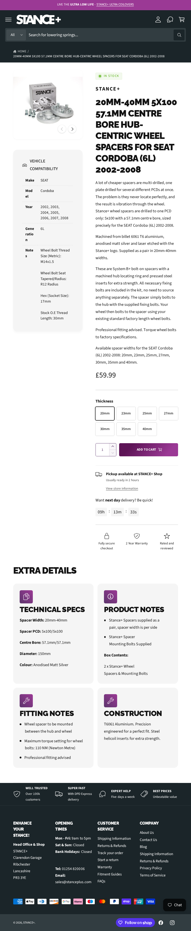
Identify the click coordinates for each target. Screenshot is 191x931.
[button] (8, 19)
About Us (147, 832)
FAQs (101, 881)
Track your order (110, 853)
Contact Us (148, 839)
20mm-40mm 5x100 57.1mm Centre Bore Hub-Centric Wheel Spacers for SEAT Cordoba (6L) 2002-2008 (89, 56)
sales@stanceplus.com (73, 882)
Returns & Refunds (111, 845)
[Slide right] (72, 129)
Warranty (104, 867)
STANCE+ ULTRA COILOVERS (115, 4)
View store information (122, 488)
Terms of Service (153, 875)
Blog (143, 846)
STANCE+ (108, 89)
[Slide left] (62, 129)
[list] (95, 676)
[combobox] (106, 35)
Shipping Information (114, 838)
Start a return (107, 860)
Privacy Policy (151, 868)
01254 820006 (73, 868)
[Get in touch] (170, 19)
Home (22, 51)
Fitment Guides (109, 874)
